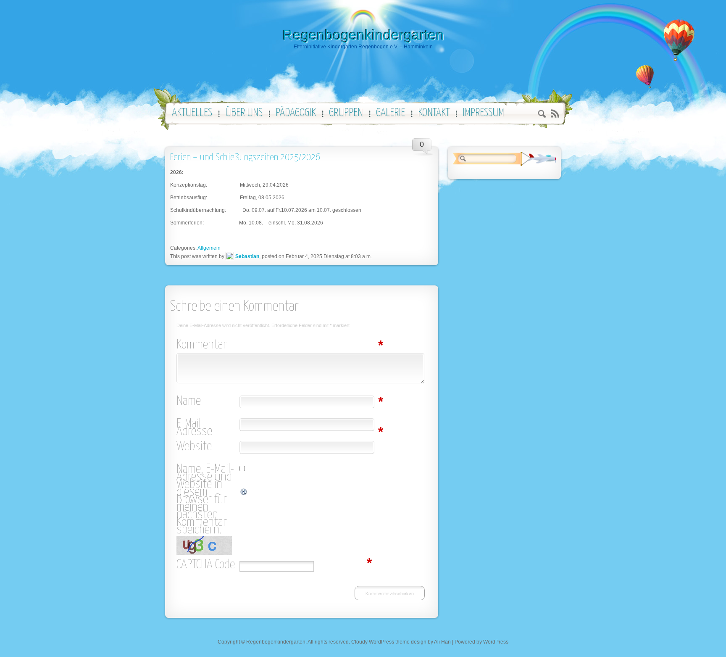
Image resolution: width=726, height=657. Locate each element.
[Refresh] (244, 492)
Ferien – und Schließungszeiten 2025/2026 (245, 157)
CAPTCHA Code (205, 565)
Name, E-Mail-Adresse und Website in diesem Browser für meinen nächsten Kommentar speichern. (205, 500)
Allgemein (209, 248)
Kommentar (207, 345)
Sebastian (247, 256)
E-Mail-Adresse (207, 427)
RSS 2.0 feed (555, 113)
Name (207, 401)
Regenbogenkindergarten (363, 35)
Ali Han (442, 642)
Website (194, 447)
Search (542, 115)
